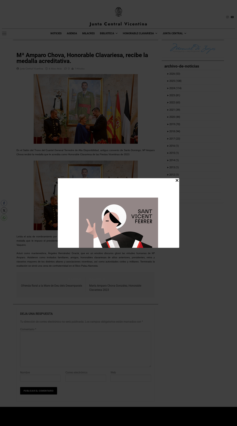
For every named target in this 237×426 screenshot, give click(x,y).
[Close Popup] (177, 180)
